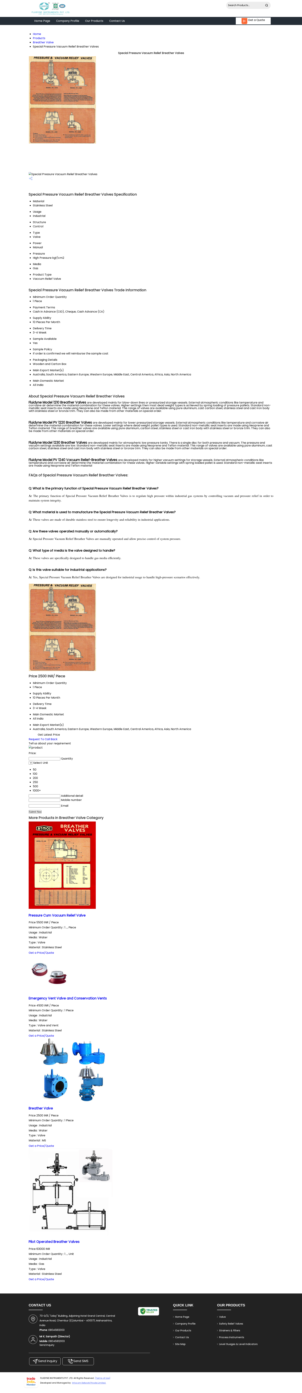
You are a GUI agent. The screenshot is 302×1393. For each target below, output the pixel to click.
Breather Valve (43, 42)
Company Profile (67, 21)
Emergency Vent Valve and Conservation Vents (68, 998)
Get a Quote (256, 20)
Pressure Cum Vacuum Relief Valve (57, 915)
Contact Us (117, 21)
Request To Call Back (43, 739)
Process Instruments (231, 1337)
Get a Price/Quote (41, 953)
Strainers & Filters (229, 1330)
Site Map (180, 1344)
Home (37, 34)
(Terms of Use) (102, 1378)
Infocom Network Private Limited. (89, 1382)
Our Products (94, 21)
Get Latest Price (48, 735)
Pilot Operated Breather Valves (54, 1241)
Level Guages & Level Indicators (238, 1344)
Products (39, 38)
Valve (222, 1317)
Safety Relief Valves (231, 1323)
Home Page (42, 21)
